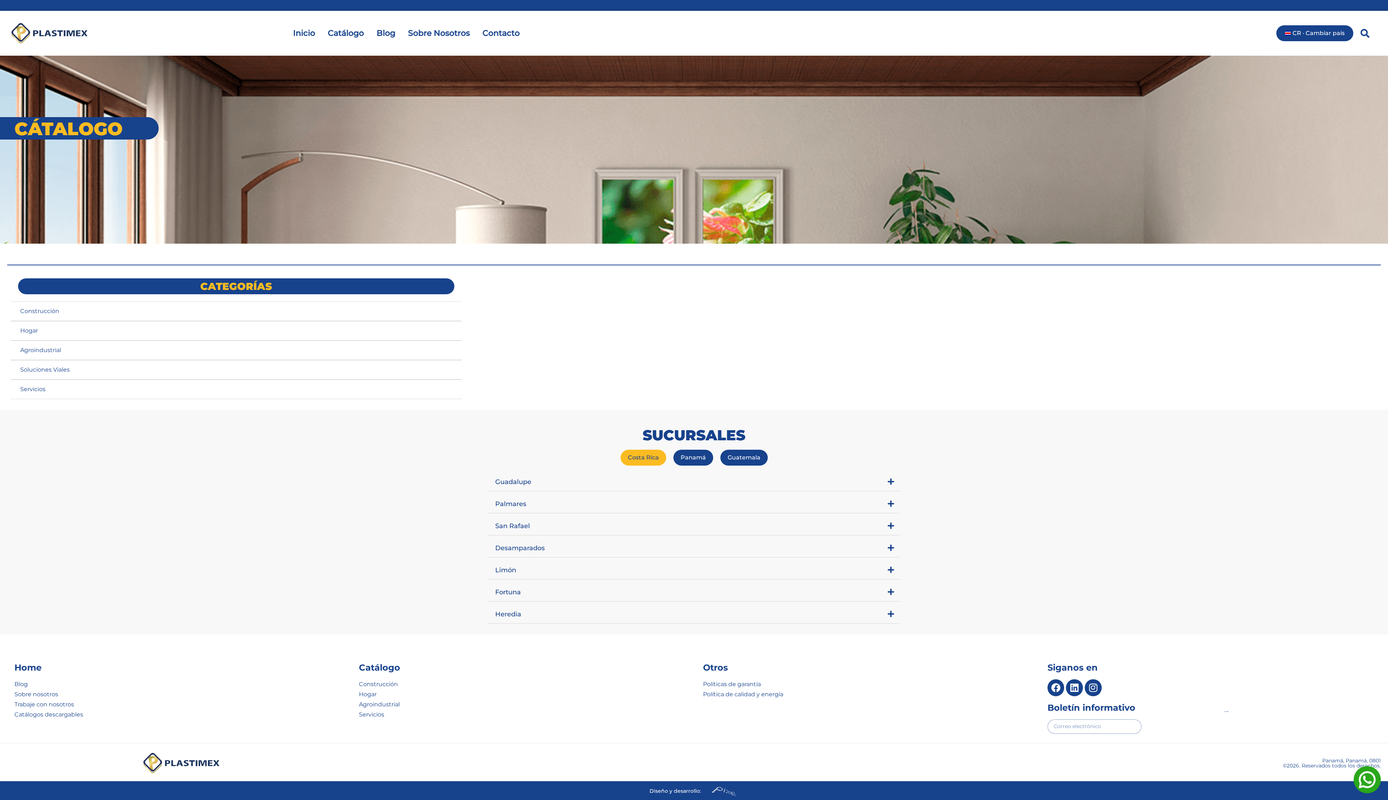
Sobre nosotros (36, 694)
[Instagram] (1093, 687)
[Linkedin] (1074, 687)
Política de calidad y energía (743, 694)
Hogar (29, 330)
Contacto (501, 33)
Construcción (39, 311)
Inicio (304, 33)
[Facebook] (1056, 687)
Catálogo (346, 33)
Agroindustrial (40, 350)
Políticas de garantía (732, 684)
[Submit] (1225, 712)
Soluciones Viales (45, 369)
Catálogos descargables (48, 714)
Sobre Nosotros (439, 33)
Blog (386, 33)
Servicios (33, 389)
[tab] (643, 458)
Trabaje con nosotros (44, 704)
